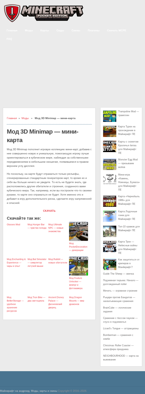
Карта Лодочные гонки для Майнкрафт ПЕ (127, 215)
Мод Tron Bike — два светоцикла (36, 299)
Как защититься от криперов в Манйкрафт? (129, 263)
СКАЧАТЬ (49, 210)
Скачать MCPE (116, 30)
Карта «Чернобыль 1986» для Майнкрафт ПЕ (129, 200)
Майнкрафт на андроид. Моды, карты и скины (28, 390)
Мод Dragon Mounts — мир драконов (76, 301)
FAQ (9, 38)
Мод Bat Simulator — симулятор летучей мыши (37, 262)
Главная (12, 30)
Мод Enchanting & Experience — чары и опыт (16, 262)
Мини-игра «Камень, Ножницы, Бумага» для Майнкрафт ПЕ (129, 182)
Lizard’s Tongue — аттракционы (121, 328)
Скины (76, 30)
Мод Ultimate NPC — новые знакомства (55, 228)
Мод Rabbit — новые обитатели (57, 261)
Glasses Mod (13, 224)
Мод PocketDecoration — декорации (78, 247)
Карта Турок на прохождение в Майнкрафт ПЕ (126, 130)
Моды (29, 30)
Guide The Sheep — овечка (118, 273)
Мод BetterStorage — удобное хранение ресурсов (15, 304)
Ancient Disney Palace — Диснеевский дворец (56, 302)
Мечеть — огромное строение (120, 290)
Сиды (60, 30)
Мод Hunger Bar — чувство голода (37, 226)
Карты (44, 30)
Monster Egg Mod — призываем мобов (128, 163)
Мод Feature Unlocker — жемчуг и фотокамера (76, 283)
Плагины (93, 30)
